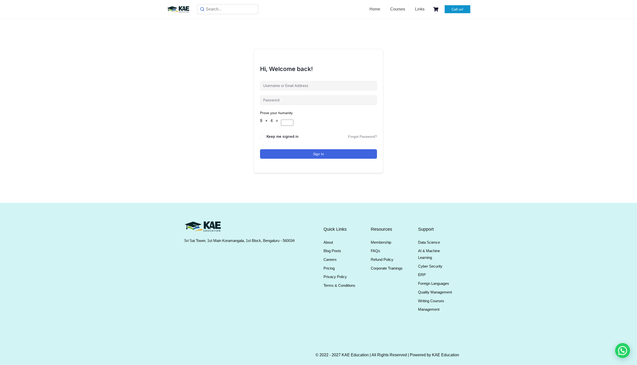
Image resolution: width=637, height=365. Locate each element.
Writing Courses (431, 301)
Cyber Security (430, 266)
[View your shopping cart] (436, 9)
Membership (381, 242)
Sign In (318, 154)
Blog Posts (332, 251)
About (328, 242)
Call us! (457, 9)
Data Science (429, 242)
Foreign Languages (433, 283)
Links (420, 9)
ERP (422, 275)
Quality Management (435, 292)
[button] (622, 350)
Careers (330, 259)
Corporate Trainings (387, 268)
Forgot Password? (362, 137)
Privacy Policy (335, 277)
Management (428, 309)
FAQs (375, 251)
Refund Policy (382, 259)
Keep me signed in (282, 136)
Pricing (329, 268)
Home (375, 9)
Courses (397, 9)
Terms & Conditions (339, 285)
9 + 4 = (270, 121)
